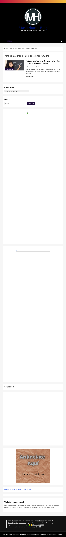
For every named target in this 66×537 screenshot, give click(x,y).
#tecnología (11, 523)
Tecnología (9, 69)
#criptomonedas (21, 523)
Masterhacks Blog (33, 28)
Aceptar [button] (60, 534)
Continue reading (30, 76)
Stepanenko (30, 67)
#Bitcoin (14, 521)
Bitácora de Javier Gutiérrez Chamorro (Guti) (17, 489)
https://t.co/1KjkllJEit (38, 525)
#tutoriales (40, 521)
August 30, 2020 (36, 527)
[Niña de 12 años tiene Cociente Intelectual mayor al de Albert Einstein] (14, 65)
